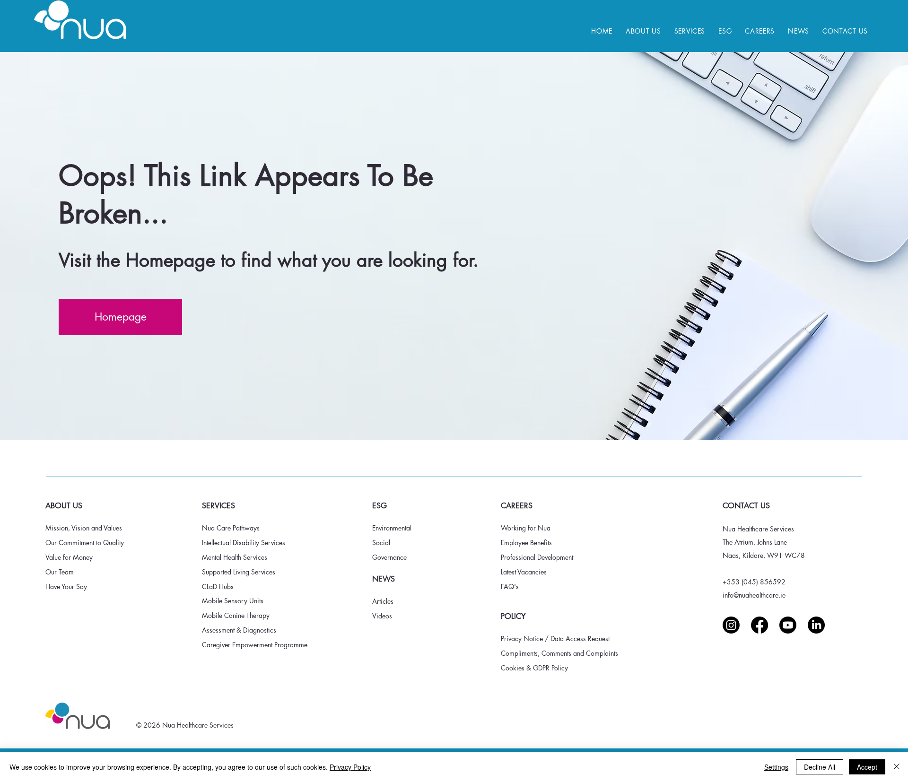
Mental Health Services (234, 557)
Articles (382, 601)
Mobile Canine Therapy (236, 615)
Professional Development (537, 557)
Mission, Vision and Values (84, 527)
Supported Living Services (239, 571)
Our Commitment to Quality (84, 542)
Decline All (819, 767)
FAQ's (510, 586)
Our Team (60, 571)
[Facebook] (759, 625)
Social (382, 542)
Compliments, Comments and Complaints (559, 653)
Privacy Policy (350, 767)
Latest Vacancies (525, 571)
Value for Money (70, 557)
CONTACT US (746, 506)
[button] (643, 31)
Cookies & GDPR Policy (534, 667)
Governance (390, 557)
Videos (382, 615)
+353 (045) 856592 (754, 581)
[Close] (896, 766)
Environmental (392, 527)
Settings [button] (776, 767)
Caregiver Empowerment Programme (254, 644)
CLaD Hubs (218, 586)
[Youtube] (787, 625)
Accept (867, 767)
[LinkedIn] (816, 625)
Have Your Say (66, 586)
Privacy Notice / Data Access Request (555, 638)
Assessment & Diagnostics (240, 630)
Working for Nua (525, 527)
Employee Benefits (526, 542)
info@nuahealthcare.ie (754, 595)
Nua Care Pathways (231, 527)
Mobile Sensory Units (233, 600)
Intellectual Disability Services (243, 542)
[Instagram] (731, 625)
